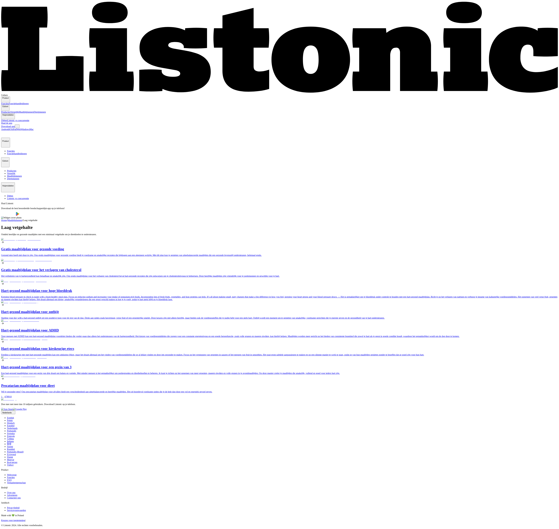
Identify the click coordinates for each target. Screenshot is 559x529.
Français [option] (11, 436)
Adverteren (12, 495)
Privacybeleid (13, 507)
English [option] (10, 418)
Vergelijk (14, 112)
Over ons (11, 492)
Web (19, 129)
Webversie (12, 475)
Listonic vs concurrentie (18, 120)
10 (10, 396)
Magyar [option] (10, 459)
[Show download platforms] (17, 126)
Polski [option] (10, 420)
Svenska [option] (11, 433)
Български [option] (12, 462)
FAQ (9, 480)
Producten (5, 112)
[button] (4, 134)
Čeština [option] (10, 438)
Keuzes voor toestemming (13, 520)
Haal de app (6, 123)
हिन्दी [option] (9, 444)
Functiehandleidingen (19, 103)
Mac (32, 129)
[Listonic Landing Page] (279, 92)
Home (4, 220)
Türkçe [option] (10, 465)
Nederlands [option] (12, 428)
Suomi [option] (10, 446)
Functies (5, 103)
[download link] (7, 409)
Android (5, 129)
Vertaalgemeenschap (16, 482)
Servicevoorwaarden (16, 510)
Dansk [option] (10, 457)
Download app (8, 126)
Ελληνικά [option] (11, 454)
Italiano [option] (10, 441)
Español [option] (10, 425)
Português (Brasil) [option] (15, 452)
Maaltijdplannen (26, 112)
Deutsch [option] (11, 423)
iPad (15, 129)
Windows (25, 129)
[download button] (8, 215)
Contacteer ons (14, 498)
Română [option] (11, 449)
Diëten (4, 120)
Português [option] (11, 431)
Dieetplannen (40, 112)
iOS (11, 129)
